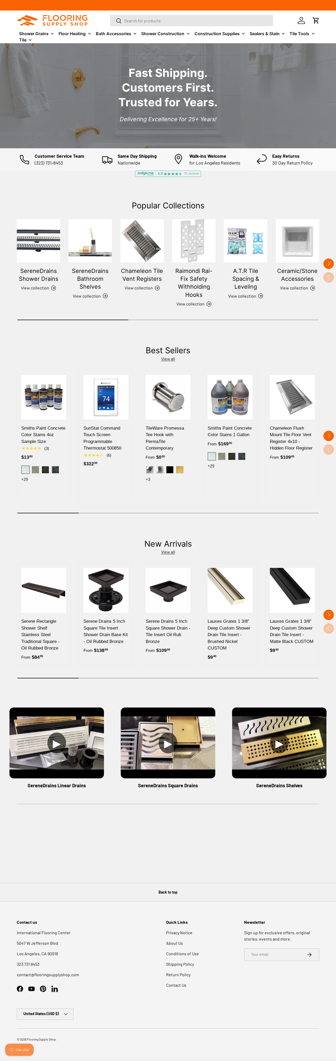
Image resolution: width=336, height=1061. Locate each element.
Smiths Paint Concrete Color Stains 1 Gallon (230, 431)
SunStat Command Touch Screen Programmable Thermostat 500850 (102, 438)
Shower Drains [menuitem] (34, 33)
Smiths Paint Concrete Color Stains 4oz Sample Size (43, 435)
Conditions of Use (182, 953)
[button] (316, 20)
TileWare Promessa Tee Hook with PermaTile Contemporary (165, 438)
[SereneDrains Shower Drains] (38, 240)
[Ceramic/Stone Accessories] (297, 240)
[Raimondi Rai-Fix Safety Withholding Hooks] (194, 240)
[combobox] (191, 20)
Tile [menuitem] (23, 40)
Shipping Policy (180, 964)
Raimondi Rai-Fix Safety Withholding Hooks (193, 282)
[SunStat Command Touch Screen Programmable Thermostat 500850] (105, 397)
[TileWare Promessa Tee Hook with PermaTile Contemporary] (168, 397)
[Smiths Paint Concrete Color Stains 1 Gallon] (230, 397)
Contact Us (176, 985)
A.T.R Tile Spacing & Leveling (245, 278)
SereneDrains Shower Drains (38, 274)
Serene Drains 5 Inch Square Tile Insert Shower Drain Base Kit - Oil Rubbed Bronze (105, 631)
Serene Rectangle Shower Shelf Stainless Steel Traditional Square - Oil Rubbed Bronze (40, 635)
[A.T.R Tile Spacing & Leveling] (245, 240)
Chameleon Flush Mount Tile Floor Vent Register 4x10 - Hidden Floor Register (291, 438)
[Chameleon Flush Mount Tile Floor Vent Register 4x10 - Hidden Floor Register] (292, 397)
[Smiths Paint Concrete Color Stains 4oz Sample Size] (43, 397)
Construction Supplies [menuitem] (217, 33)
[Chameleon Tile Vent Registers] (142, 240)
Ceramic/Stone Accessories (297, 274)
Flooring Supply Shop (41, 1039)
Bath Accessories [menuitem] (113, 33)
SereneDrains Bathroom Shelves (90, 278)
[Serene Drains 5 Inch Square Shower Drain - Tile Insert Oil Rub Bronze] (168, 590)
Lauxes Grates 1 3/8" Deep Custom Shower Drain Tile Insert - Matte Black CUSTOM (291, 631)
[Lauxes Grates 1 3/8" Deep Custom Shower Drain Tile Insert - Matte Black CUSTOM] (292, 590)
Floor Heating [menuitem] (72, 33)
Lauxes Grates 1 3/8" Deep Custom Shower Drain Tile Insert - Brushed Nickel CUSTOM (229, 635)
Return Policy (178, 974)
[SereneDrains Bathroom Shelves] (90, 240)
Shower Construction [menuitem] (162, 33)
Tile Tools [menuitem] (299, 33)
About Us (174, 943)
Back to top (168, 892)
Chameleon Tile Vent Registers (142, 274)
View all (168, 358)
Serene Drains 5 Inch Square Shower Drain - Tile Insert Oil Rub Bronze (168, 631)
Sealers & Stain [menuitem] (265, 33)
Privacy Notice (179, 932)
